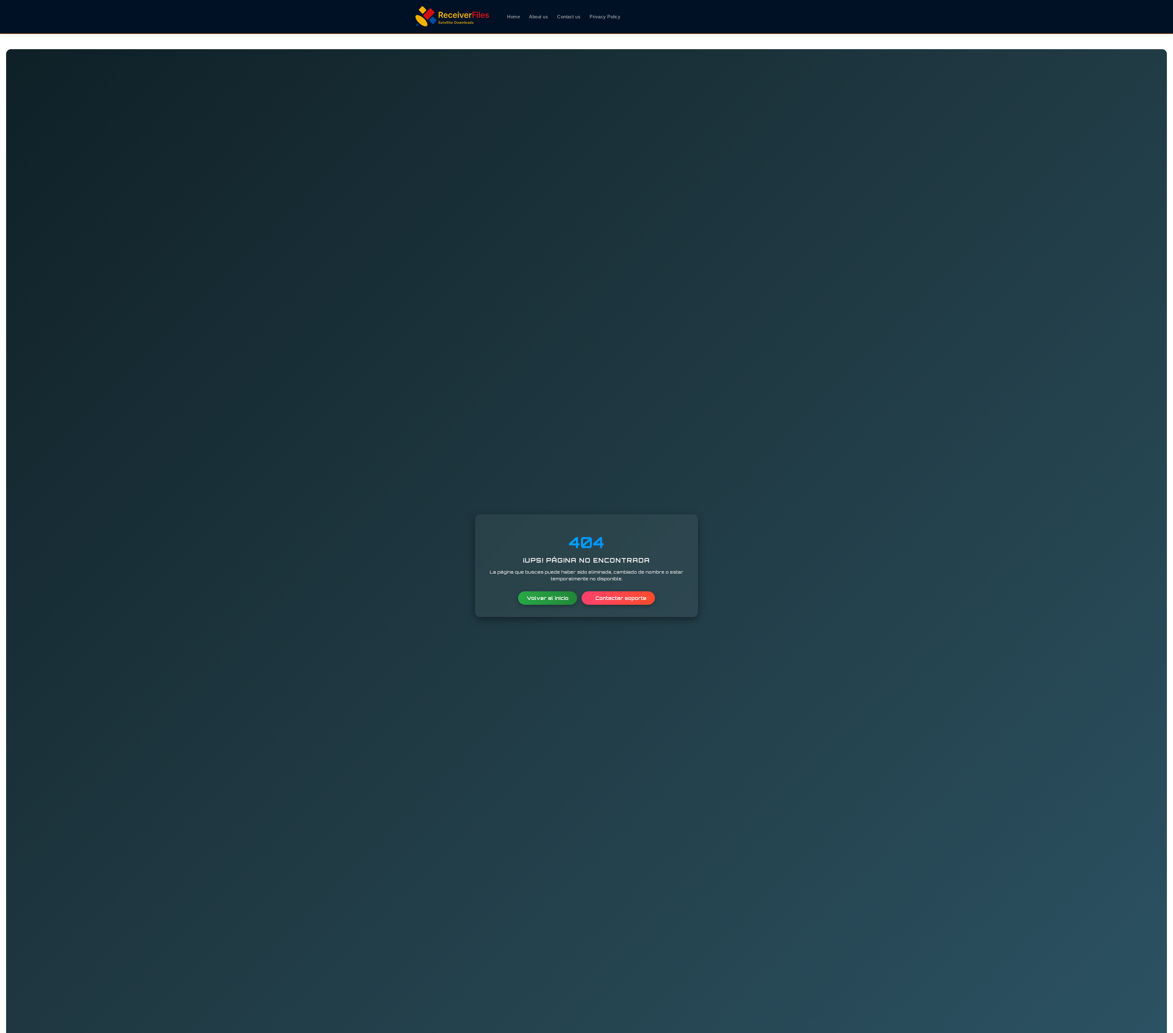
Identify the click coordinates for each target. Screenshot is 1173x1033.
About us (538, 16)
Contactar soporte (620, 598)
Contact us (568, 16)
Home (513, 16)
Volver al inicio (547, 598)
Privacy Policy (605, 16)
